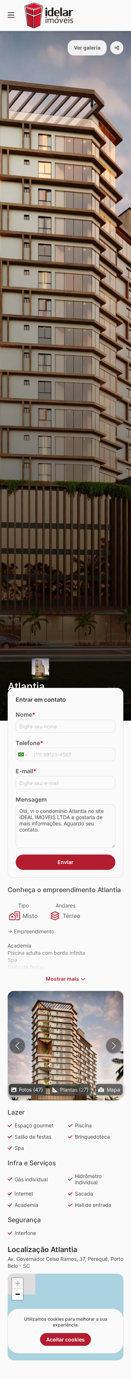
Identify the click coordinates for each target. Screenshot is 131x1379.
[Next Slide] (114, 1046)
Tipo (23, 905)
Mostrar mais (62, 979)
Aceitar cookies (65, 1339)
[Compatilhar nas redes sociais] (116, 47)
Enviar (65, 862)
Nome (25, 714)
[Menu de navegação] (11, 15)
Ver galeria (87, 47)
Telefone (29, 743)
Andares (65, 905)
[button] (65, 1063)
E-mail (26, 771)
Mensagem (31, 799)
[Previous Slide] (17, 1046)
